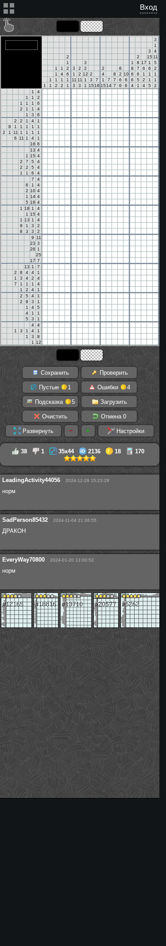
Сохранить (54, 372)
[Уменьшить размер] (71, 431)
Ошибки (113, 387)
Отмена (112, 416)
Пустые (54, 387)
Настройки (129, 431)
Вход (148, 7)
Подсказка (54, 402)
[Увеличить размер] (88, 431)
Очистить (53, 416)
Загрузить (113, 402)
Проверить (113, 372)
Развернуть (37, 431)
